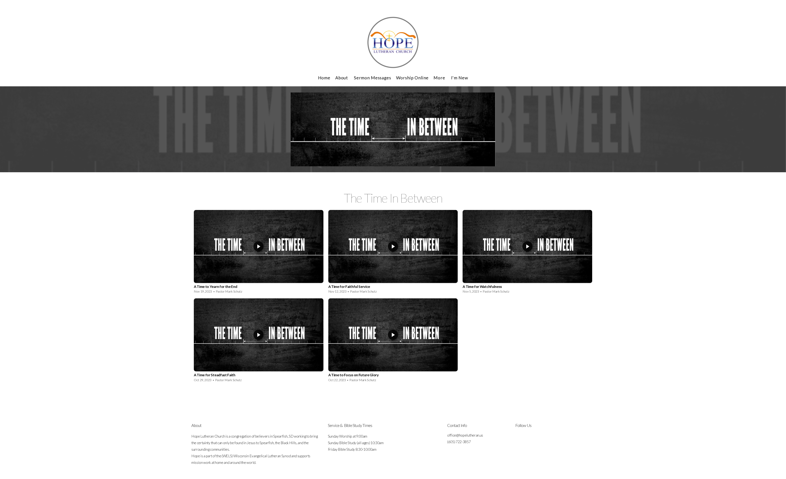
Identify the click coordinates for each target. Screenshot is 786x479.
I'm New (459, 77)
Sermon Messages (372, 77)
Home (324, 77)
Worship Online (412, 77)
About (342, 77)
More (440, 77)
